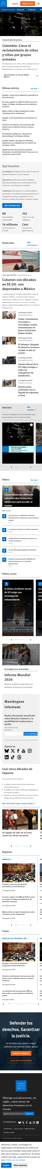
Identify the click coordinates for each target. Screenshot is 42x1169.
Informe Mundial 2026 (17, 677)
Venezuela (20, 9)
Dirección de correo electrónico (11, 728)
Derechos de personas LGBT (14, 938)
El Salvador (32, 9)
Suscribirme (30, 733)
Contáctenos (8, 1129)
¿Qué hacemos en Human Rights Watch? (16, 75)
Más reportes (30, 408)
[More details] (31, 424)
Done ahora (28, 3)
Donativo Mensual (21, 1053)
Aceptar (6, 1165)
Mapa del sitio (29, 1129)
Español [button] (15, 3)
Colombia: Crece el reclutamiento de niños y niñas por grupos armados (20, 52)
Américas (6, 859)
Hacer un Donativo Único (21, 1060)
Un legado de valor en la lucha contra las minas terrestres (17, 834)
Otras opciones (20, 1165)
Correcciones (18, 1129)
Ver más (34, 88)
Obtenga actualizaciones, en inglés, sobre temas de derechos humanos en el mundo (19, 1103)
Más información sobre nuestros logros (17, 803)
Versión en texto (9, 1132)
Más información (12, 205)
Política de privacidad (15, 1159)
